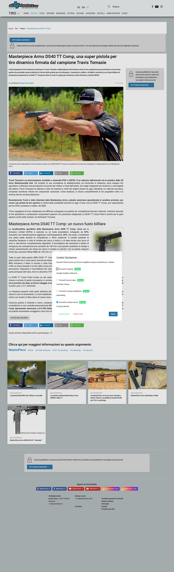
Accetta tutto (64, 314)
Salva (113, 314)
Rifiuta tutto (78, 314)
